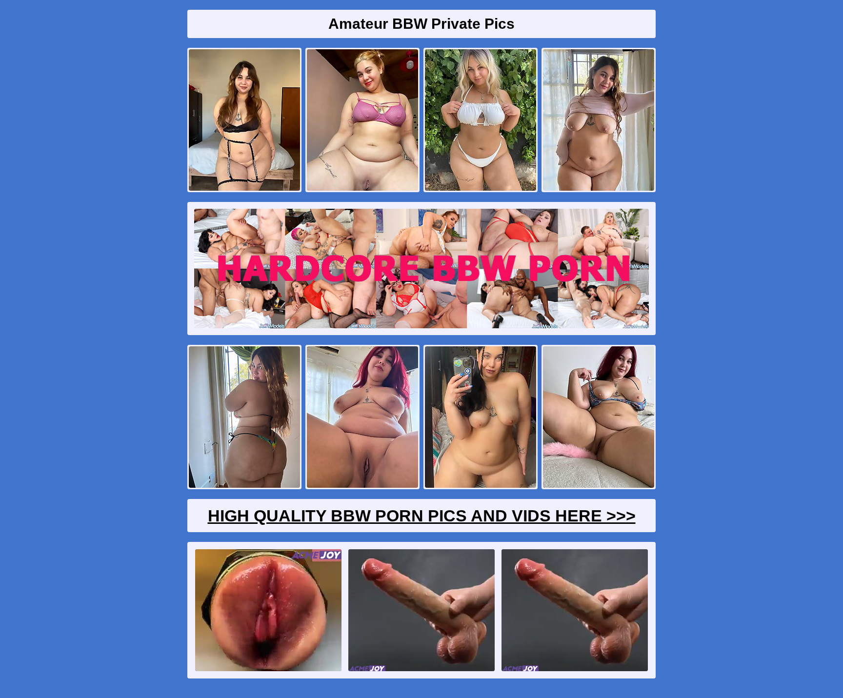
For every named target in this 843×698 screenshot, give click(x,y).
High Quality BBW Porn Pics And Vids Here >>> (422, 515)
